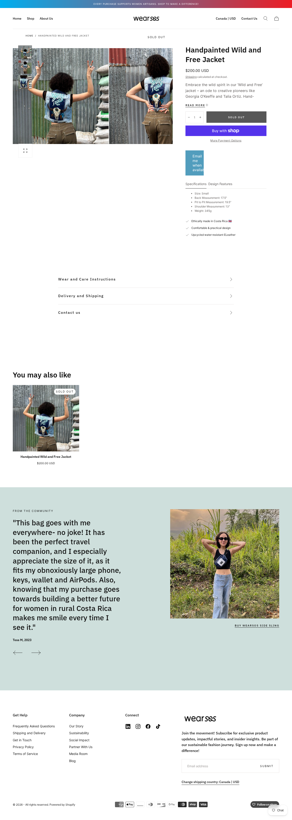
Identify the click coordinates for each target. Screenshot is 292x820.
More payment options (225, 140)
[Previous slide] (17, 652)
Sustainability (79, 733)
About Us (46, 19)
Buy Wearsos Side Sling (257, 625)
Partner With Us (80, 747)
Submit (267, 766)
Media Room (78, 754)
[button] (226, 19)
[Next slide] (36, 652)
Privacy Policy (23, 747)
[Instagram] (138, 726)
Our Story (76, 726)
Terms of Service (25, 754)
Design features (220, 184)
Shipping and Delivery (29, 733)
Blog (72, 761)
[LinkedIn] (128, 726)
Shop (30, 19)
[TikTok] (158, 726)
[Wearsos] (200, 718)
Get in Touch (22, 740)
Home (17, 19)
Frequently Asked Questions (34, 726)
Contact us (69, 312)
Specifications (195, 184)
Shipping (191, 77)
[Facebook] (148, 726)
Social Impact (79, 740)
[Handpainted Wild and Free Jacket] (46, 418)
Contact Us (249, 19)
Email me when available (198, 163)
